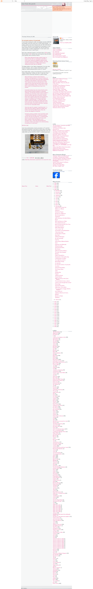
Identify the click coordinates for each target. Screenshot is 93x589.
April (56, 203)
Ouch (56, 242)
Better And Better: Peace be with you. (61, 82)
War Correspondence (60, 215)
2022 (55, 189)
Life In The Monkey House (58, 429)
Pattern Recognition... (60, 255)
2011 (55, 317)
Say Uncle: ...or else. (57, 80)
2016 (55, 309)
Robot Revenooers (57, 492)
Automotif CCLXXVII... (60, 285)
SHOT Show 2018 (57, 506)
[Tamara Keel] (56, 177)
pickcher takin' (56, 468)
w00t (54, 566)
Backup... (57, 253)
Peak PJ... (57, 239)
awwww (54, 345)
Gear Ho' (55, 401)
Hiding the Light (58, 246)
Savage (54, 494)
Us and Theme (56, 562)
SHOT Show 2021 (57, 510)
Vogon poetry (56, 565)
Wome (54, 572)
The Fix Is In (55, 555)
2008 (55, 321)
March (56, 204)
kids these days (56, 426)
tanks (54, 551)
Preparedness (56, 476)
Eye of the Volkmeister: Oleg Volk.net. (61, 142)
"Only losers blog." (59, 232)
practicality (55, 474)
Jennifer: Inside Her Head (58, 103)
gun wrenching (56, 409)
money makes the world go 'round (60, 447)
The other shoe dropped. (60, 252)
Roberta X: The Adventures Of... (60, 81)
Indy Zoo (55, 422)
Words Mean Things (59, 261)
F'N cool (54, 391)
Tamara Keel (55, 171)
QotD (54, 481)
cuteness (55, 373)
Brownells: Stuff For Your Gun (59, 134)
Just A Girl (55, 425)
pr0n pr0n (55, 473)
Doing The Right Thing (58, 379)
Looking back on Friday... (61, 258)
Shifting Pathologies (59, 236)
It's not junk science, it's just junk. (62, 264)
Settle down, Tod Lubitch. (61, 287)
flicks (54, 394)
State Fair (55, 527)
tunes (54, 561)
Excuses (55, 387)
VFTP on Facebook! (57, 50)
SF (53, 502)
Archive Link (25, 125)
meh (54, 440)
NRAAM (54, 460)
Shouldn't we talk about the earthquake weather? (61, 515)
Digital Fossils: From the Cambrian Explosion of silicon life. (61, 150)
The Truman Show (59, 269)
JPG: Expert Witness (57, 163)
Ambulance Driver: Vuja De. (59, 107)
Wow (54, 576)
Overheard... (55, 465)
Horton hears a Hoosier (58, 415)
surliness (55, 533)
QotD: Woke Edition (59, 227)
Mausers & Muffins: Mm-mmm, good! (61, 94)
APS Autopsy (56, 339)
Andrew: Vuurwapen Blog (58, 164)
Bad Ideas (27, 159)
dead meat (55, 376)
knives (54, 427)
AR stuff (54, 341)
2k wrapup (55, 334)
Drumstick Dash (56, 383)
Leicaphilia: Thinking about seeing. (61, 157)
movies (54, 450)
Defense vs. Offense (59, 208)
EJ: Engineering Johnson (58, 98)
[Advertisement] (46, 22)
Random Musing (56, 482)
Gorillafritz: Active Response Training (61, 85)
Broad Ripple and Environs (59, 362)
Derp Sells (55, 377)
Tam (62, 38)
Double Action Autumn (58, 380)
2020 (55, 303)
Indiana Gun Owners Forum (59, 148)
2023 (55, 187)
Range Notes (55, 484)
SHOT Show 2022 (57, 511)
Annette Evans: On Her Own (59, 86)
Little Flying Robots (57, 102)
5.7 (53, 335)
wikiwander (55, 570)
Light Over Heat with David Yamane (61, 106)
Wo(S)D (54, 571)
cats (54, 366)
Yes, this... (57, 266)
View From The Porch (28, 4)
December (57, 190)
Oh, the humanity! (59, 238)
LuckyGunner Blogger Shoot (59, 431)
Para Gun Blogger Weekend (59, 467)
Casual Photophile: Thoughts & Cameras (62, 158)
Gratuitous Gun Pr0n (57, 405)
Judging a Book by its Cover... (62, 292)
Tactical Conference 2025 (58, 546)
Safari (56, 270)
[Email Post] (35, 157)
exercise (54, 388)
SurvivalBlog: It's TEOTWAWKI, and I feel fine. (62, 145)
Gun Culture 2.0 (58, 291)
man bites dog (56, 434)
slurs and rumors (57, 519)
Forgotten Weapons (57, 126)
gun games (55, 406)
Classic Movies (58, 277)
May (56, 201)
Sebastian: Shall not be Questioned (61, 156)
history (54, 412)
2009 (55, 320)
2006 (55, 325)
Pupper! (57, 273)
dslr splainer (55, 384)
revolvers (55, 488)
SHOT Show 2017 (57, 505)
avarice (54, 343)
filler (54, 393)
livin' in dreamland (57, 430)
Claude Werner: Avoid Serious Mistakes (62, 105)
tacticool (55, 549)
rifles (54, 489)
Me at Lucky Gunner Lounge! (59, 55)
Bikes (54, 351)
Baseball (55, 347)
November (57, 192)
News (54, 457)
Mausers (55, 436)
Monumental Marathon (58, 448)
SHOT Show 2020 (57, 509)
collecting (55, 367)
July (56, 198)
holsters (54, 414)
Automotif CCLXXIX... (60, 247)
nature (54, 455)
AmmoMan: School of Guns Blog (60, 132)
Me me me (55, 439)
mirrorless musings (57, 443)
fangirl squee (56, 392)
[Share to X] (40, 158)
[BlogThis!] (38, 158)
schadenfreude (56, 495)
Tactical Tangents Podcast (58, 137)
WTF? (54, 579)
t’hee (54, 537)
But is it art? (55, 363)
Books (54, 358)
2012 (46, 52)
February (57, 206)
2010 (55, 318)
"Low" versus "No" (59, 229)
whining (54, 569)
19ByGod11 (55, 333)
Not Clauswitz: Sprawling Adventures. (61, 93)
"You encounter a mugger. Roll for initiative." (62, 289)
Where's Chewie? (56, 567)
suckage (54, 531)
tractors (54, 558)
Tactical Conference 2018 (58, 538)
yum (54, 582)
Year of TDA (55, 580)
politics (54, 472)
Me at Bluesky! (56, 51)
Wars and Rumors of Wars (61, 221)
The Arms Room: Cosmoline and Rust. (61, 125)
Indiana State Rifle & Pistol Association (61, 147)
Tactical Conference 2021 (58, 541)
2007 (55, 323)
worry (54, 575)
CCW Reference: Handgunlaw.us (60, 143)
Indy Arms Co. (56, 129)
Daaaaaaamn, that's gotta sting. (62, 256)
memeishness (56, 442)
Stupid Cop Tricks (57, 529)
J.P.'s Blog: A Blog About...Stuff (60, 90)
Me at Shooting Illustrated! (59, 53)
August (57, 196)
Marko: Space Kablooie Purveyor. (60, 78)
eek (53, 385)
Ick (53, 418)
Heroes (54, 410)
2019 (55, 304)
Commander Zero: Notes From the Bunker (62, 91)
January (57, 299)
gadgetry (55, 398)
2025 (55, 184)
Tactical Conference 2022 (58, 542)
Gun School (55, 408)
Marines (54, 435)
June (56, 199)
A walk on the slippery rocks (59, 337)
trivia (54, 559)
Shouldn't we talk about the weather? (61, 516)
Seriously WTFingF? (57, 501)
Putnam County (56, 480)
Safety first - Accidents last (59, 493)
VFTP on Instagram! (57, 49)
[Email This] (37, 158)
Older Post (48, 186)
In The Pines (55, 84)
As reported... (58, 263)
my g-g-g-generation (57, 453)
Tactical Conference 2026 (58, 548)
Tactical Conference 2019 (58, 540)
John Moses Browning (58, 423)
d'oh (54, 375)
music (54, 451)
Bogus (56, 219)
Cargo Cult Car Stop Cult (60, 207)
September (58, 195)
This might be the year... (60, 222)
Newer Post (24, 186)
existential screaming (57, 389)
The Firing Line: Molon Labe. (59, 128)
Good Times (55, 404)
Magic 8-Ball (55, 432)
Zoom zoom (55, 583)
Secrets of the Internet (58, 499)
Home (36, 186)
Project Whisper (56, 477)
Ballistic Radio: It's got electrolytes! (61, 135)
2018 (55, 306)
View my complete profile (65, 42)
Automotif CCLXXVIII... (60, 267)
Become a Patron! (57, 69)
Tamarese (55, 550)
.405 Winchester (56, 332)
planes (54, 469)
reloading (55, 485)
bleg (54, 354)
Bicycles (55, 350)
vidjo (54, 563)
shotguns (55, 513)
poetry (54, 471)
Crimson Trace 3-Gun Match (59, 372)
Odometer (55, 461)
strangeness (55, 528)
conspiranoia (56, 371)
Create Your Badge (61, 171)
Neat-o (54, 456)
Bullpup (57, 294)
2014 (55, 312)
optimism (55, 463)
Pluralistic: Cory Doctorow (59, 101)
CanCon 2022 (56, 364)
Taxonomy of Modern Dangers (59, 553)
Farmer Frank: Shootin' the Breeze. (60, 162)
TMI (53, 557)
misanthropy (55, 444)
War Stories (57, 249)
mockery (55, 446)
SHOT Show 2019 (57, 507)
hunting (54, 417)
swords (54, 534)
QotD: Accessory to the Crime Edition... (61, 279)
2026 (55, 183)
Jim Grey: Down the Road (58, 88)
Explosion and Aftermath (60, 244)
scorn (54, 498)
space (54, 523)
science (54, 497)
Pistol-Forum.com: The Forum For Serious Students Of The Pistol (60, 140)
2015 (30, 54)
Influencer (57, 210)
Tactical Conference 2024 (58, 545)
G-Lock (54, 397)
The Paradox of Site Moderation (62, 230)
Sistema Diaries (56, 517)
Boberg (54, 356)
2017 (55, 308)
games (54, 400)
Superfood (57, 216)
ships (54, 503)
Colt (54, 368)
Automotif (55, 342)
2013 (55, 314)
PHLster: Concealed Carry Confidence (61, 130)
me (53, 438)
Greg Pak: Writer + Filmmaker (59, 89)
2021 (55, 301)
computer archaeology (58, 370)
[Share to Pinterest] (43, 158)
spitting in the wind (57, 524)
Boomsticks (33, 159)
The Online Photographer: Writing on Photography (61, 160)
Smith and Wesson (57, 520)
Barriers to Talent (59, 296)
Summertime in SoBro (58, 532)
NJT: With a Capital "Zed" (58, 166)
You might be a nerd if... (60, 260)
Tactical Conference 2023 (58, 544)
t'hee (54, 536)
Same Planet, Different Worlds (62, 241)
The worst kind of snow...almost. (62, 281)
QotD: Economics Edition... (61, 250)
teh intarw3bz (56, 554)
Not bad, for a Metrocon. (60, 213)
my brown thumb (56, 452)
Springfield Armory (57, 525)
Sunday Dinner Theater (60, 233)
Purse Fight (57, 284)
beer (54, 349)
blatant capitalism (57, 352)
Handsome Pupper (59, 211)
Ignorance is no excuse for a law (43, 159)
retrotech (55, 486)
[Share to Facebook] (41, 158)
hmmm (54, 413)
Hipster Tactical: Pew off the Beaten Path (62, 95)
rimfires (54, 490)
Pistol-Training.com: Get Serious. (60, 138)
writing (54, 578)
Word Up (55, 574)
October (57, 193)
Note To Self (55, 459)
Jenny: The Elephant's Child (59, 99)
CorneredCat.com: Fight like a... (60, 133)
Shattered (57, 297)
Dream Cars (55, 381)
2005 (55, 326)
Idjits (54, 419)
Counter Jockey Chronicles (59, 97)
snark (54, 521)
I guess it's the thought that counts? (63, 282)
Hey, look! (57, 235)
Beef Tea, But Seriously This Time (62, 224)
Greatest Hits (58, 272)
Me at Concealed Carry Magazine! (60, 57)
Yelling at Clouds (59, 275)
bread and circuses (57, 360)
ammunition (55, 338)
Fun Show (55, 396)
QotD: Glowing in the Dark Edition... (63, 218)
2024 (55, 186)
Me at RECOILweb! (57, 54)
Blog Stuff (55, 355)
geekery (54, 402)
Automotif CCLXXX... (60, 225)
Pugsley (54, 478)
